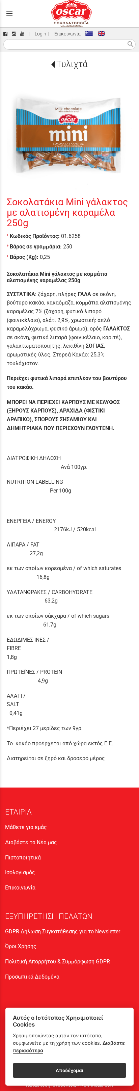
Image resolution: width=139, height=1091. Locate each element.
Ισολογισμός (20, 872)
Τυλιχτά (72, 64)
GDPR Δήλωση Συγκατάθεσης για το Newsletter (62, 931)
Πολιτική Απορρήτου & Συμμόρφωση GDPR (57, 961)
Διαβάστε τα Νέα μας (31, 842)
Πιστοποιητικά (23, 857)
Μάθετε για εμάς (26, 827)
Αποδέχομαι (69, 1070)
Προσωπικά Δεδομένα (32, 977)
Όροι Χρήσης (20, 946)
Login (39, 34)
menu (9, 13)
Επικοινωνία (66, 34)
